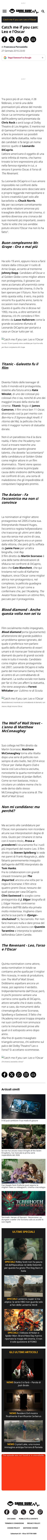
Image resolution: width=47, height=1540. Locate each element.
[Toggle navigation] (5, 11)
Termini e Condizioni (14, 1523)
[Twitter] (25, 1512)
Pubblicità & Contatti (28, 1519)
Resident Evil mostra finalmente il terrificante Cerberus (23, 1415)
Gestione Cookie (30, 1528)
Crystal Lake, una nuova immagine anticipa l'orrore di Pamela (23, 1446)
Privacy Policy (33, 1523)
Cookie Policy (13, 1528)
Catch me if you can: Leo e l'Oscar (19, 19)
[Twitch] (40, 1512)
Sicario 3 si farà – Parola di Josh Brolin (24, 1384)
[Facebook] (8, 1512)
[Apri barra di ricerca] (43, 11)
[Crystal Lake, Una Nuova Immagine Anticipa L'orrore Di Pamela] (23, 1431)
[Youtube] (33, 1512)
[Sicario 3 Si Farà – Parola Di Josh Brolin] (23, 1369)
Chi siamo (11, 1519)
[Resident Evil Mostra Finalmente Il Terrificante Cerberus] (23, 1400)
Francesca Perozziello (16, 46)
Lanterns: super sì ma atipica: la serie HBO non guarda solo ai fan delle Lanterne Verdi (23, 1301)
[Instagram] (16, 1512)
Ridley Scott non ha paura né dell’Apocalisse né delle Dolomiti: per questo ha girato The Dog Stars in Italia (23, 1266)
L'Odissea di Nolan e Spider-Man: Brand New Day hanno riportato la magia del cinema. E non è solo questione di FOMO (23, 1337)
